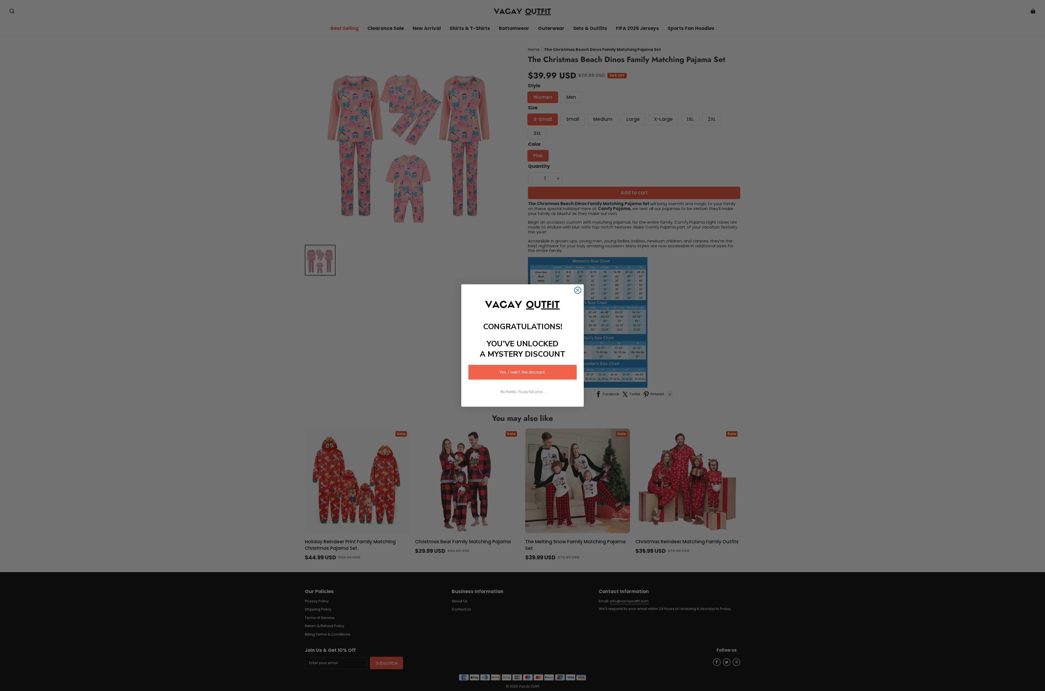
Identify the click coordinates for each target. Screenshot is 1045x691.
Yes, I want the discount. (522, 372)
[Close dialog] (577, 290)
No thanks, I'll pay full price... (522, 392)
